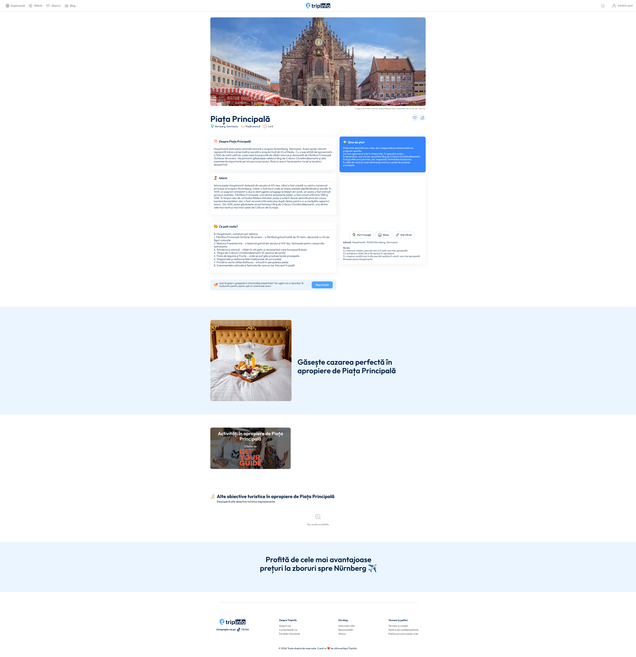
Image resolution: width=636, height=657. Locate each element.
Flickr (393, 108)
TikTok (245, 629)
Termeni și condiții (398, 625)
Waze (386, 234)
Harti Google (364, 234)
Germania (232, 126)
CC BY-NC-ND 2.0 (417, 108)
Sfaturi (342, 633)
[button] (415, 118)
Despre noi (285, 625)
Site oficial (406, 234)
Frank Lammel (371, 108)
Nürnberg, (220, 126)
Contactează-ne (288, 629)
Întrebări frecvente (289, 633)
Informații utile (346, 625)
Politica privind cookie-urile (403, 633)
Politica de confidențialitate (403, 629)
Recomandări (345, 629)
